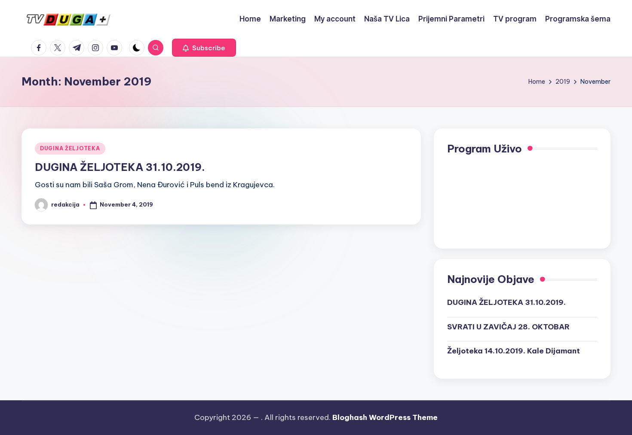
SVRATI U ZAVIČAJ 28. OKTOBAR (508, 327)
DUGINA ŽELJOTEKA (70, 148)
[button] (204, 48)
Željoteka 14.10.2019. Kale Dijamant (513, 351)
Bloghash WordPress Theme (385, 417)
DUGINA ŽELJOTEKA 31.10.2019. (120, 167)
